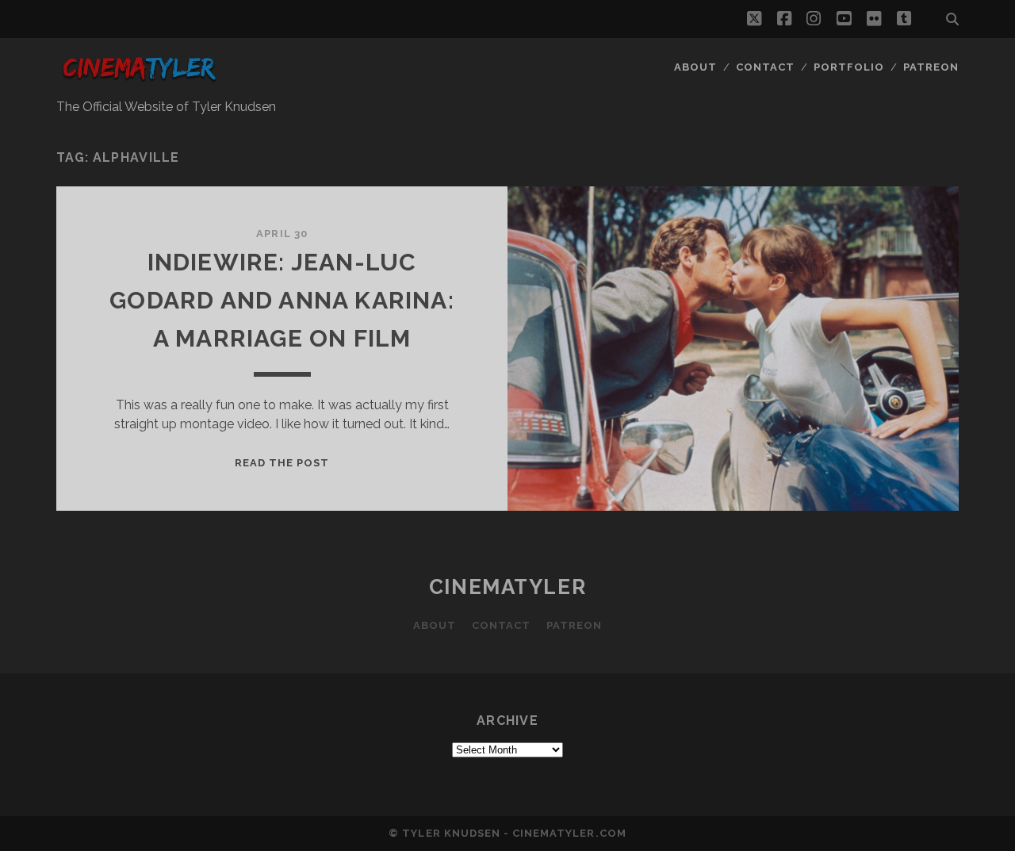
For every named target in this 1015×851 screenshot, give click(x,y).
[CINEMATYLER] (138, 82)
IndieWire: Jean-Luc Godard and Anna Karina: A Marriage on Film (281, 300)
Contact (765, 67)
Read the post (282, 463)
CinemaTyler (507, 587)
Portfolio (849, 67)
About (695, 67)
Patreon (931, 67)
